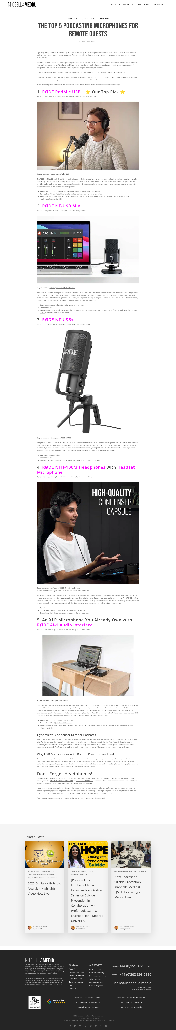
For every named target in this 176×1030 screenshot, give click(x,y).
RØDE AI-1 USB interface (63, 723)
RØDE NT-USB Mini (62, 206)
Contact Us (72, 988)
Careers (71, 985)
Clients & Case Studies (76, 972)
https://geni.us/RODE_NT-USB (60, 438)
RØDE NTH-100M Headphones (73, 467)
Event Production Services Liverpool (88, 997)
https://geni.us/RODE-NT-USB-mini (62, 288)
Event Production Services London (88, 1007)
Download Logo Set (76, 982)
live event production (102, 65)
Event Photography (96, 986)
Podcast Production (90, 18)
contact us (89, 798)
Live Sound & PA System (45, 875)
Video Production (51, 878)
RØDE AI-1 (115, 705)
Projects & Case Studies (36, 878)
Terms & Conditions (82, 1018)
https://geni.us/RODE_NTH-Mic (60, 591)
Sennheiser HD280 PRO (84, 781)
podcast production (72, 62)
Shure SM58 (94, 705)
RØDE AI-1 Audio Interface (65, 625)
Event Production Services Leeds (131, 1002)
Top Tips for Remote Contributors (108, 77)
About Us (72, 969)
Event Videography (47, 871)
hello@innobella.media (132, 983)
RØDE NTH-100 (55, 781)
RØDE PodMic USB (61, 92)
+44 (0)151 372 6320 (135, 966)
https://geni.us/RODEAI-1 (59, 700)
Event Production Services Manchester (88, 1002)
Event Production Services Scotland (131, 1007)
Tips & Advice (104, 18)
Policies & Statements (76, 976)
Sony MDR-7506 (67, 781)
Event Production (95, 969)
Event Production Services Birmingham (131, 997)
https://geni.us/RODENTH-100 (59, 588)
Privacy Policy (95, 1018)
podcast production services (73, 798)
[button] (56, 1001)
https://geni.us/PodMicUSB (59, 174)
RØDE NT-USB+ (58, 319)
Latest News (32, 875)
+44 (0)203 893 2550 (135, 974)
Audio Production (74, 18)
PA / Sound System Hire (97, 976)
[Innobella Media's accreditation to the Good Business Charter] (35, 1002)
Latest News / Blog (75, 979)
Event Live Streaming (96, 972)
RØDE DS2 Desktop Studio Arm (95, 196)
